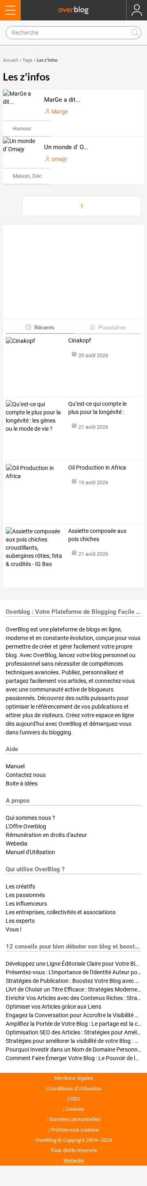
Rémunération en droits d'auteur (46, 835)
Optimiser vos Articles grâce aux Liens (53, 1006)
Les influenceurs (26, 903)
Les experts (20, 920)
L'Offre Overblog (26, 826)
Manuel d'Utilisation (30, 852)
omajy (59, 159)
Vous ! (14, 929)
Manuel (15, 766)
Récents (44, 327)
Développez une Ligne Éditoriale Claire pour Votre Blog (74, 963)
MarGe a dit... (62, 99)
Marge (59, 111)
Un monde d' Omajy (70, 147)
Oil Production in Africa (97, 467)
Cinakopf (79, 340)
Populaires (112, 327)
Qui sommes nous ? (30, 818)
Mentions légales (74, 1078)
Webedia (16, 843)
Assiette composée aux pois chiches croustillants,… (97, 535)
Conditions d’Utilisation (75, 1088)
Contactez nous (26, 775)
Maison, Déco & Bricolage (42, 176)
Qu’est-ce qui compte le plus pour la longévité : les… (97, 408)
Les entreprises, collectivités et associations (61, 912)
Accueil (10, 60)
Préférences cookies (75, 1130)
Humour (22, 128)
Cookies (74, 1109)
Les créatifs (20, 886)
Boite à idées (22, 783)
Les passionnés (25, 895)
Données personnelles (75, 1119)
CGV (75, 1099)
